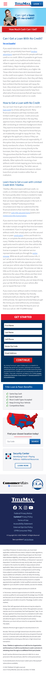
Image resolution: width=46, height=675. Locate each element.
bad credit (7, 109)
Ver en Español (9, 43)
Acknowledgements (9, 377)
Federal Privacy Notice (23, 513)
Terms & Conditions (34, 375)
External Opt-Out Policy (23, 527)
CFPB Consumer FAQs (23, 530)
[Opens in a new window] (15, 484)
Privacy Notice (22, 375)
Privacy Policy (23, 517)
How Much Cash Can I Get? (23, 29)
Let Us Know (28, 539)
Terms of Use (23, 520)
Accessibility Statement (23, 524)
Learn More (24, 466)
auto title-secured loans (20, 212)
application (18, 235)
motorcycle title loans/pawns (14, 215)
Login (36, 4)
